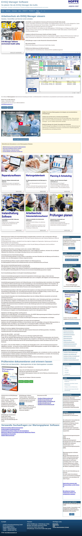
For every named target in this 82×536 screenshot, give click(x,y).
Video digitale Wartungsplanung (21, 139)
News (37, 11)
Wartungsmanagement (68, 332)
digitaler (7, 435)
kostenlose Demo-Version (71, 323)
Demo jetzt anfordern (15, 52)
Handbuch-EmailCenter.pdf (44, 403)
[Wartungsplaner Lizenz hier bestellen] (9, 391)
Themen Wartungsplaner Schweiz (61, 527)
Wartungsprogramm (67, 338)
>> (44, 11)
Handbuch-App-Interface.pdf (45, 399)
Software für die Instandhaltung (15, 430)
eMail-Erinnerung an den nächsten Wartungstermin (14, 146)
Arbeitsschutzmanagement (69, 345)
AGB (54, 526)
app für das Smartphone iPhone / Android (12, 148)
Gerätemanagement (10, 429)
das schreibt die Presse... (72, 259)
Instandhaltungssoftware (69, 334)
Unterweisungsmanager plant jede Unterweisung (71, 389)
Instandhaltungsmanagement (70, 344)
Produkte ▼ (32, 10)
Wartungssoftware (67, 340)
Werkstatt (66, 372)
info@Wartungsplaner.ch (6, 104)
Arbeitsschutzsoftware (68, 330)
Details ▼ (25, 10)
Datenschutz (56, 525)
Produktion (67, 370)
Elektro (66, 368)
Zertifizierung (67, 374)
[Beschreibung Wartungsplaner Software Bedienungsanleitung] (9, 413)
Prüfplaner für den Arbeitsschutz (70, 386)
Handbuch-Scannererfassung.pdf (46, 404)
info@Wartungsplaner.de (74, 319)
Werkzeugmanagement (12, 427)
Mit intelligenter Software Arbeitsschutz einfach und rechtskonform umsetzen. (69, 493)
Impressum (55, 523)
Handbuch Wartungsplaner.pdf (45, 398)
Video (19, 11)
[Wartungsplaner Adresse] (14, 531)
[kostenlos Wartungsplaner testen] (71, 314)
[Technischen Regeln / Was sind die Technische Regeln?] (61, 178)
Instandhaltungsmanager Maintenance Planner (18, 432)
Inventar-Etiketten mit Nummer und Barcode (12, 151)
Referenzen (72, 248)
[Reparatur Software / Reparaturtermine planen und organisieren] (12, 178)
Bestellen (8, 11)
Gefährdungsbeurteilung (69, 342)
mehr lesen (18, 191)
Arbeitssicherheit (68, 366)
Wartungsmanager (67, 336)
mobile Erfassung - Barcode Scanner (11, 149)
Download (14, 11)
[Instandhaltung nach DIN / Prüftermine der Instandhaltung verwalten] (12, 217)
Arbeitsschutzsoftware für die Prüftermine (70, 381)
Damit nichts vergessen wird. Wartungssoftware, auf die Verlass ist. (71, 485)
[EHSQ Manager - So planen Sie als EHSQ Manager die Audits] (53, 93)
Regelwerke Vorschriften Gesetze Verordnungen (71, 384)
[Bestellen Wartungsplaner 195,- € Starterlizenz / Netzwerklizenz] (4, 413)
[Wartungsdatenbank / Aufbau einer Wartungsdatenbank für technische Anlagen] (36, 178)
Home (2, 11)
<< (41, 11)
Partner (26, 381)
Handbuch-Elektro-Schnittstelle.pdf (46, 401)
